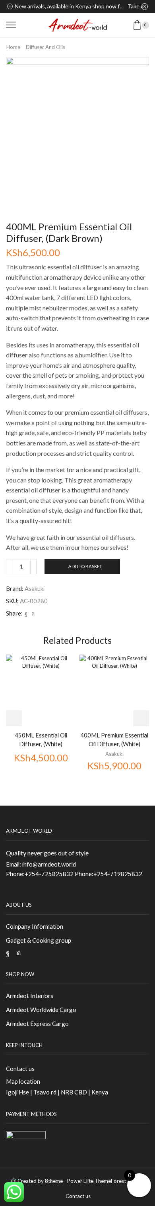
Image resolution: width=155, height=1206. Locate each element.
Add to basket (85, 566)
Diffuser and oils (45, 47)
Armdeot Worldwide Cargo (41, 1009)
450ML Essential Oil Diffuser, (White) (41, 739)
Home (13, 47)
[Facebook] (26, 613)
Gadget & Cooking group (38, 940)
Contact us (20, 1068)
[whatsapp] (32, 613)
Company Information (34, 926)
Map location (23, 1081)
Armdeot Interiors (29, 995)
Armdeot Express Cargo (37, 1023)
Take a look (138, 6)
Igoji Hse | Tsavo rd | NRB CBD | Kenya (57, 1092)
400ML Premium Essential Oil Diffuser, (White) (114, 739)
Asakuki (35, 588)
